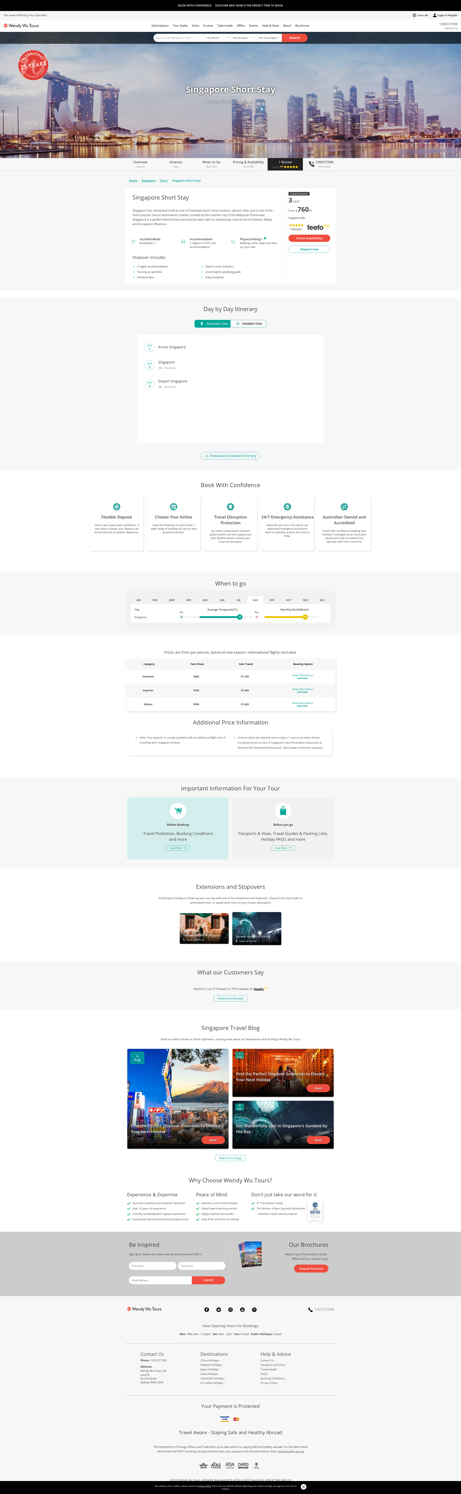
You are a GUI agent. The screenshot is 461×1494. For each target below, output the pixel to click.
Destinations (160, 26)
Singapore (148, 181)
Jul (238, 600)
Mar (171, 600)
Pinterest (254, 1309)
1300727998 (448, 24)
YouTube (242, 1309)
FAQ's (264, 1374)
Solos (195, 26)
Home (133, 181)
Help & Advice (276, 1354)
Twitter (218, 1309)
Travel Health (269, 1369)
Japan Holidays (209, 1369)
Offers (241, 26)
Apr (188, 600)
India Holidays (209, 1374)
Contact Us (450, 28)
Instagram (230, 1309)
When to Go (211, 164)
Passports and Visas (273, 1365)
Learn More (265, 238)
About (287, 26)
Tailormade (225, 26)
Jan (138, 600)
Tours (164, 181)
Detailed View (251, 323)
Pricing (248, 164)
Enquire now (309, 249)
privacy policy (204, 1486)
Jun (222, 600)
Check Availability (309, 238)
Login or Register (447, 15)
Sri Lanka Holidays (211, 1383)
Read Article (213, 1141)
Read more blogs (230, 1158)
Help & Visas (270, 26)
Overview (140, 164)
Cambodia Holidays (212, 1378)
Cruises (208, 26)
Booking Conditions (273, 1378)
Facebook (206, 1309)
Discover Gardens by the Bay (253, 938)
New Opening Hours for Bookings (231, 1325)
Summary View (216, 323)
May (205, 600)
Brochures (302, 26)
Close (303, 1486)
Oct (288, 600)
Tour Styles (180, 26)
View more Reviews (230, 998)
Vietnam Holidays (211, 1365)
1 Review (285, 162)
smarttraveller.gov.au (291, 1451)
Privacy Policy (269, 1383)
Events (253, 26)
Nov (305, 600)
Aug (255, 600)
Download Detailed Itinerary (232, 455)
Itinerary (175, 164)
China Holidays (209, 1360)
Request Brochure (311, 1268)
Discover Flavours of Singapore (201, 937)
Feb (155, 600)
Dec (322, 600)
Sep (272, 600)
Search (294, 38)
